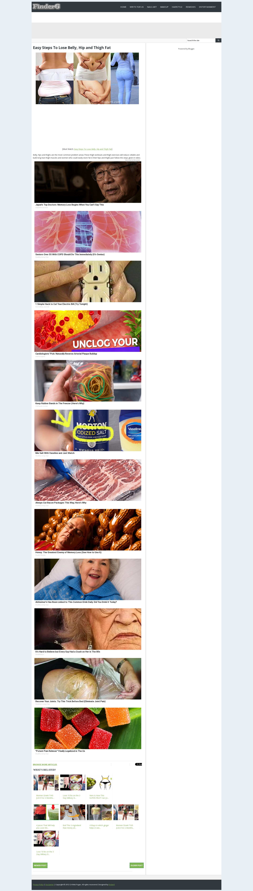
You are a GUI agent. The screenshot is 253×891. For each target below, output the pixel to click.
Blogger (191, 49)
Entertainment (207, 7)
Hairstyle (177, 7)
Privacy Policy (38, 884)
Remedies (191, 7)
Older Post (137, 865)
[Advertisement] (87, 126)
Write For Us (137, 7)
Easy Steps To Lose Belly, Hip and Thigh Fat (93, 149)
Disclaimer (49, 884)
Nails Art (152, 7)
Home (123, 7)
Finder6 (112, 884)
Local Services (128, 17)
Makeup (164, 7)
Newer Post (40, 865)
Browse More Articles (45, 764)
